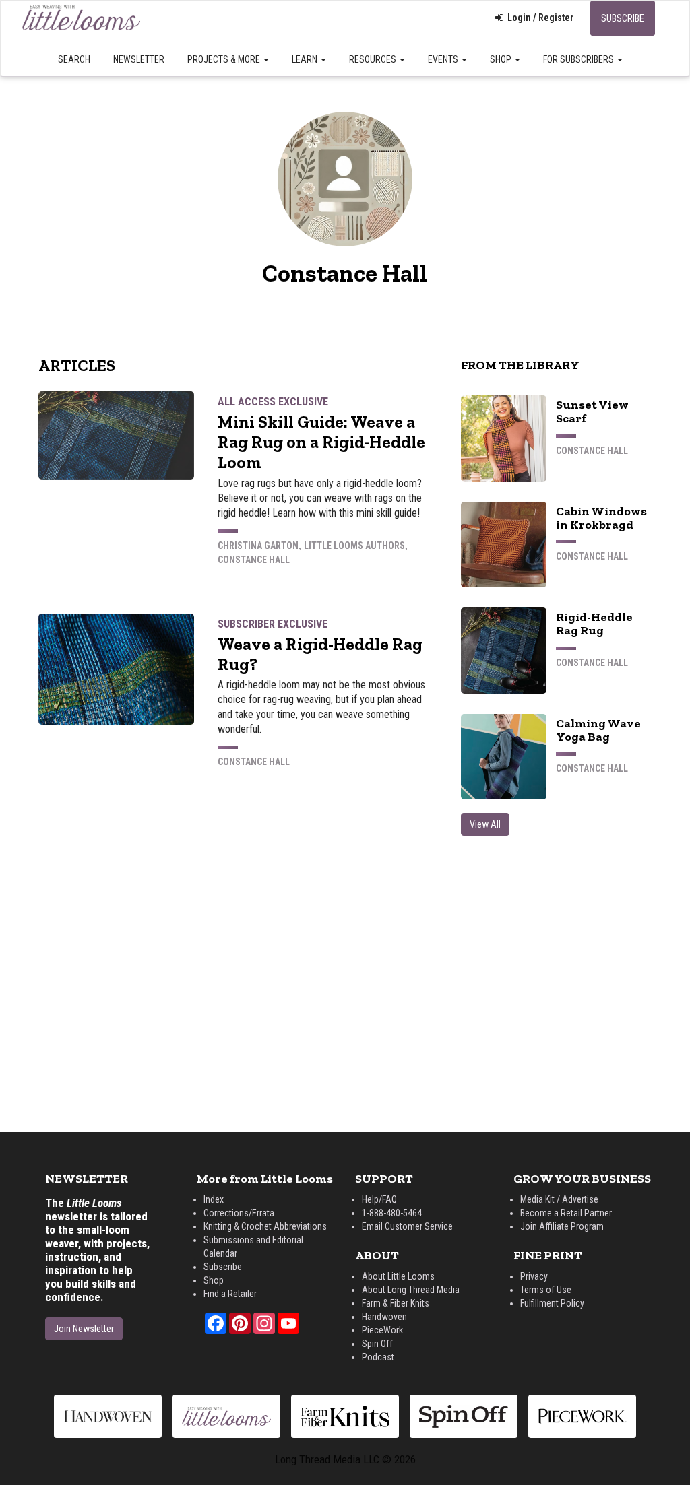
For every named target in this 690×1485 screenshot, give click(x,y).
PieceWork (382, 1330)
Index (213, 1199)
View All (485, 824)
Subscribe (622, 18)
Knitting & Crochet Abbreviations (265, 1226)
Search (74, 59)
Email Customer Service (407, 1226)
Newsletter (138, 59)
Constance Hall (254, 559)
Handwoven (384, 1316)
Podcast (378, 1357)
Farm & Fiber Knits (395, 1303)
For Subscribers (579, 59)
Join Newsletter (84, 1328)
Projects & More (224, 59)
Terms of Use (545, 1289)
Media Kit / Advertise (559, 1199)
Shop (501, 59)
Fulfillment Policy (552, 1303)
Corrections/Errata (238, 1213)
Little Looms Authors (354, 545)
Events (444, 59)
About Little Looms (398, 1276)
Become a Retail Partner (566, 1213)
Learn (305, 59)
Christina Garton (258, 545)
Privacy (534, 1276)
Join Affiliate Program (562, 1226)
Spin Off (377, 1343)
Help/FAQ (379, 1199)
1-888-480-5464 (392, 1213)
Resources (373, 59)
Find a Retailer (230, 1293)
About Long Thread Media (411, 1289)
